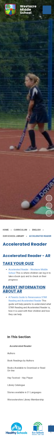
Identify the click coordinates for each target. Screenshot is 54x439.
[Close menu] (47, 10)
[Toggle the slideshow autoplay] (49, 213)
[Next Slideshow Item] (49, 198)
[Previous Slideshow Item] (49, 206)
